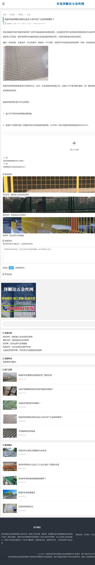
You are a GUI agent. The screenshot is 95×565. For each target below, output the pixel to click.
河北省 (12, 14)
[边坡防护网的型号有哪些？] (10, 405)
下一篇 (5, 164)
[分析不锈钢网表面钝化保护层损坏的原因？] (10, 391)
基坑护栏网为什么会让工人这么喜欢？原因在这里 (38, 464)
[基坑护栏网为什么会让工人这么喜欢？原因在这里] (10, 466)
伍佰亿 (4, 559)
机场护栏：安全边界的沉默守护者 (17, 347)
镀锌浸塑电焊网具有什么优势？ (13, 161)
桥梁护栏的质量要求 (26, 492)
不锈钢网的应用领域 (26, 431)
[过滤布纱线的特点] (10, 508)
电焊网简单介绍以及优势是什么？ (14, 167)
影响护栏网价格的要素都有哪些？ (32, 478)
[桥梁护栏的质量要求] (10, 494)
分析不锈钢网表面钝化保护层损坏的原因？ (36, 389)
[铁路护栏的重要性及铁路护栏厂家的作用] (10, 377)
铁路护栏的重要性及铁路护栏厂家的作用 (35, 375)
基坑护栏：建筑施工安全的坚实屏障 (16, 194)
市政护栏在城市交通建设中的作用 (32, 450)
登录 (11, 268)
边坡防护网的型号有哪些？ (29, 403)
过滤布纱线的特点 (25, 506)
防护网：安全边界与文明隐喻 (13, 235)
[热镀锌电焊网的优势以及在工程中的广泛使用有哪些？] (10, 419)
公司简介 (87, 534)
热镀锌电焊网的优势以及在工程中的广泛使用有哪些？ (40, 417)
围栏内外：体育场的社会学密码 (14, 215)
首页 (4, 14)
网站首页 (79, 534)
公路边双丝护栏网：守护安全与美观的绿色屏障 (22, 350)
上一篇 (5, 158)
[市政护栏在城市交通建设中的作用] (10, 452)
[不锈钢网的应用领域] (10, 433)
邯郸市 (20, 14)
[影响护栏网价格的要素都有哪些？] (10, 480)
